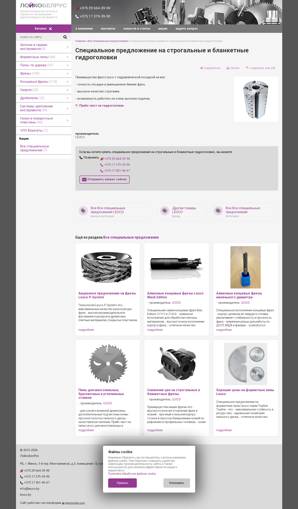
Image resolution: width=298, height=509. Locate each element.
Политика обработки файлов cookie (132, 473)
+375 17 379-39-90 (94, 16)
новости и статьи (137, 28)
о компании (84, 28)
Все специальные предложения (108, 41)
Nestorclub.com (75, 502)
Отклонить (176, 483)
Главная (80, 41)
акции (162, 28)
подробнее (86, 330)
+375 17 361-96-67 (116, 170)
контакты (108, 28)
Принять (122, 483)
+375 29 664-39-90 (94, 8)
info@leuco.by (29, 489)
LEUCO (80, 137)
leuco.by (25, 494)
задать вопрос (187, 28)
